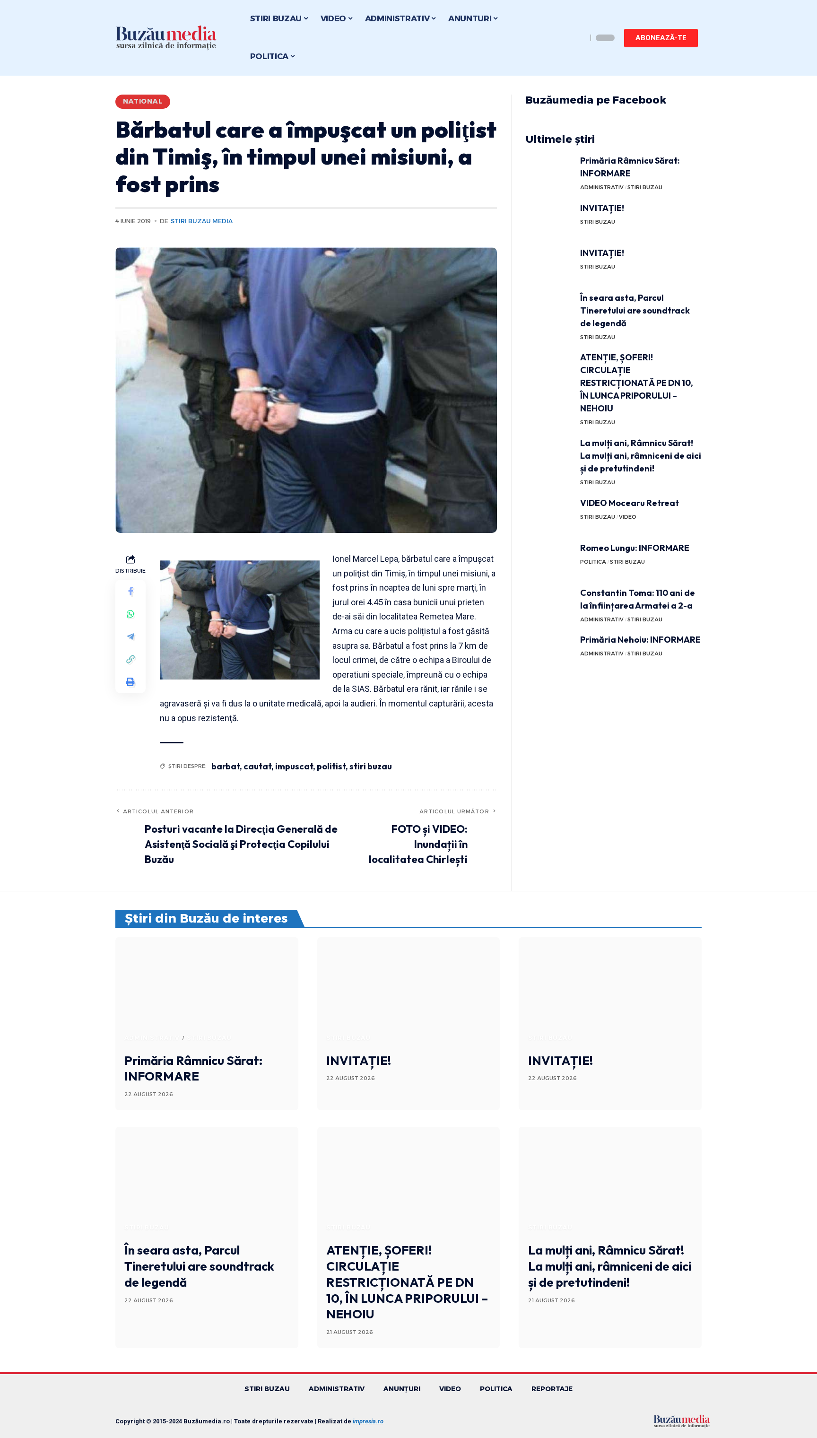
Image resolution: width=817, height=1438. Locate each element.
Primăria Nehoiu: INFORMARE (640, 639)
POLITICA (593, 561)
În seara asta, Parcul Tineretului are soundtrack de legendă (635, 310)
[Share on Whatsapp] (130, 613)
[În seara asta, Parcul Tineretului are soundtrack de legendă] (549, 309)
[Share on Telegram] (130, 636)
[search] (577, 38)
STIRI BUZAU (644, 187)
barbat (225, 766)
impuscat (294, 766)
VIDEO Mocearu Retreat (629, 502)
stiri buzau (370, 766)
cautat (257, 766)
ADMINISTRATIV (602, 187)
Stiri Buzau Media (202, 221)
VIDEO (627, 517)
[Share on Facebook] (130, 591)
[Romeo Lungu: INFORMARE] (549, 559)
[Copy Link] (130, 659)
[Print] (130, 682)
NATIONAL (143, 101)
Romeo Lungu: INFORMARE (634, 547)
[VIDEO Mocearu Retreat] (549, 514)
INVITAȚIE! (602, 207)
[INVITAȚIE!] (549, 219)
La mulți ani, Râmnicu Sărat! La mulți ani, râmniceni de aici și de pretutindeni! (640, 455)
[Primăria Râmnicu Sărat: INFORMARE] (549, 172)
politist (331, 766)
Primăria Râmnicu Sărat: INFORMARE (193, 1068)
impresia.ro (368, 1421)
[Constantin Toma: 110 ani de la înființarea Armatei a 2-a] (549, 604)
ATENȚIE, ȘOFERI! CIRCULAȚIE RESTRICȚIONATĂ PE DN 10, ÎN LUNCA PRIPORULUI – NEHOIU (636, 383)
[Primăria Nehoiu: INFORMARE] (549, 651)
